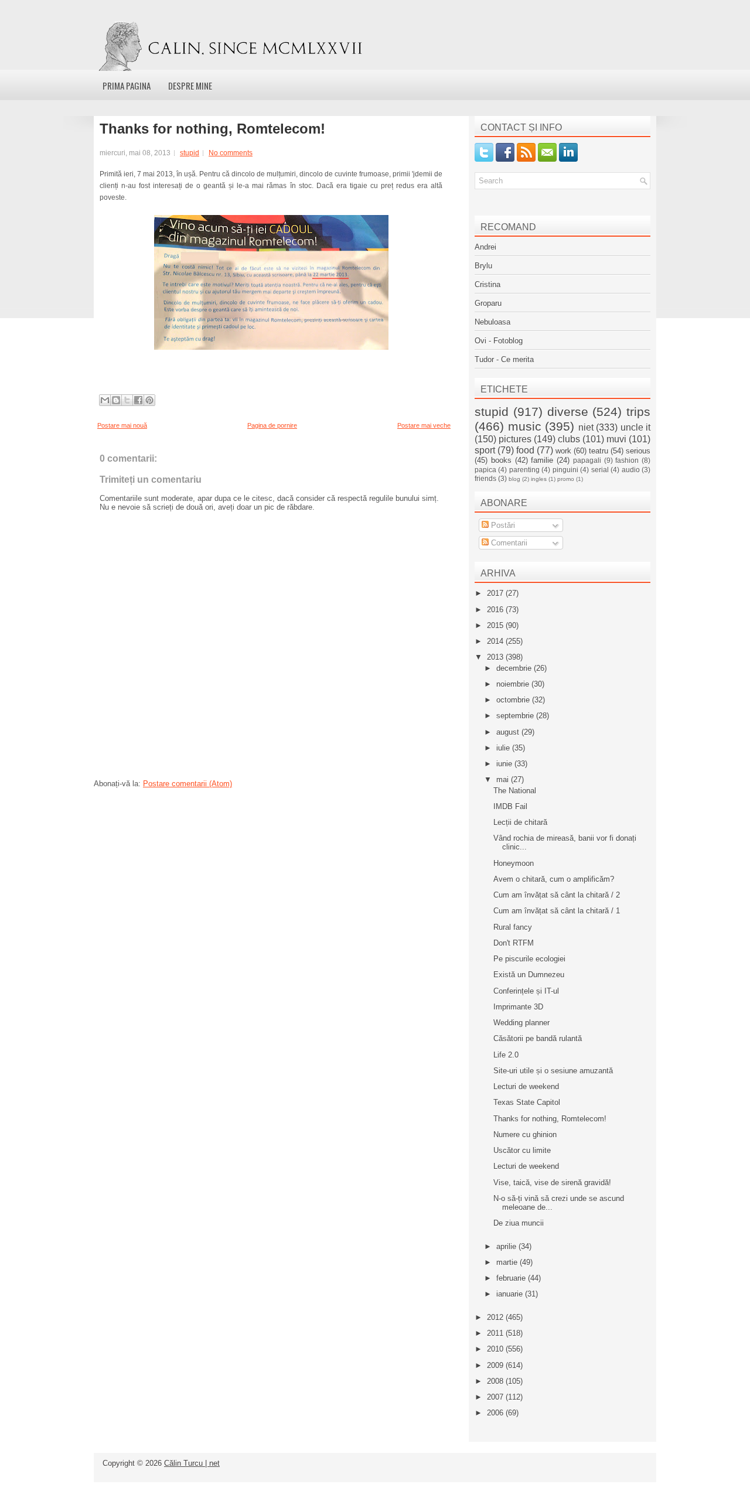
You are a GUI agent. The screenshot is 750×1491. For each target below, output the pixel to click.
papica (485, 469)
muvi (616, 439)
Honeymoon (513, 863)
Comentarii (508, 542)
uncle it (636, 427)
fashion (627, 460)
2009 (496, 1365)
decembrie (515, 668)
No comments (231, 153)
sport (485, 450)
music (524, 426)
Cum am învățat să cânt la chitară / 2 (556, 894)
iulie (504, 747)
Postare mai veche (424, 425)
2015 (496, 625)
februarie (512, 1278)
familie (542, 460)
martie (508, 1262)
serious (638, 450)
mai (503, 779)
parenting (524, 469)
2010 (496, 1349)
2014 (496, 641)
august (508, 732)
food (525, 450)
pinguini (565, 469)
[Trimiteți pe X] (127, 400)
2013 (496, 657)
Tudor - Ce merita (504, 359)
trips (638, 411)
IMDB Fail (510, 806)
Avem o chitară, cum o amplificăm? (553, 879)
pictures (515, 439)
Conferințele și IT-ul (526, 991)
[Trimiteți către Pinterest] (149, 400)
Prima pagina (127, 85)
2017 (496, 593)
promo (565, 479)
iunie (505, 763)
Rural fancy (512, 927)
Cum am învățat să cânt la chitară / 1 (556, 910)
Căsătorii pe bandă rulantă (537, 1038)
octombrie (514, 699)
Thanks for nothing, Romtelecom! (212, 129)
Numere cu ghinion (525, 1134)
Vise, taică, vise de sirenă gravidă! (552, 1182)
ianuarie (510, 1293)
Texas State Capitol (526, 1102)
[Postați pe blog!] (116, 400)
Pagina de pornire (272, 425)
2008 (496, 1381)
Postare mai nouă (122, 425)
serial (600, 469)
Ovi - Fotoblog (499, 340)
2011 (496, 1333)
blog (514, 479)
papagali (587, 460)
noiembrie (513, 684)
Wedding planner (521, 1022)
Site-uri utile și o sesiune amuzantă (553, 1070)
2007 (496, 1397)
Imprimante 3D (518, 1006)
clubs (569, 439)
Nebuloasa (492, 322)
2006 (496, 1412)
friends (485, 478)
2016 (496, 609)
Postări (502, 525)
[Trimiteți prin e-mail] (105, 400)
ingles (539, 479)
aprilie (507, 1246)
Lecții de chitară (520, 822)
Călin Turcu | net (192, 1463)
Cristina (487, 284)
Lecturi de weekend (526, 1086)
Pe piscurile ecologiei (529, 958)
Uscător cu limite (522, 1150)
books (501, 460)
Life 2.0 (506, 1054)
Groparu (488, 303)
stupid (189, 153)
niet (586, 427)
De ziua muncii (518, 1223)
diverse (567, 411)
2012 (496, 1317)
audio (631, 469)
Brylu (483, 265)
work (563, 450)
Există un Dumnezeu (528, 974)
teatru (598, 450)
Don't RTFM (513, 943)
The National (514, 790)
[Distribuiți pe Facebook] (138, 400)
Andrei (485, 247)
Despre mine (190, 85)
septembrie (516, 715)
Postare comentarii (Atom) (187, 783)
